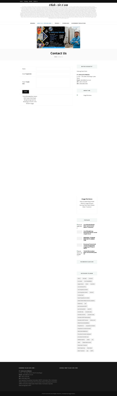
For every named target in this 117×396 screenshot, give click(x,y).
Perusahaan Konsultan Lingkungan (84, 334)
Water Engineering (81, 348)
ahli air (79, 278)
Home (21, 1)
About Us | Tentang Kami (44, 23)
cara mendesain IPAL (82, 286)
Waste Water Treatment (82, 345)
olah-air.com (92, 320)
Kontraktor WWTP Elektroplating (84, 317)
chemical (91, 292)
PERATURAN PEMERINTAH (82, 331)
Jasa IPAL (89, 309)
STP (92, 339)
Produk (57, 23)
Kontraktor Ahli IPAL (81, 314)
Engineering (80, 303)
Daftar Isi (35, 1)
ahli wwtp (84, 278)
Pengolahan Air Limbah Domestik (84, 328)
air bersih (90, 278)
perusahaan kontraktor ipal (83, 336)
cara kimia (92, 284)
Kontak (30, 1)
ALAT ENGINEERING (88, 281)
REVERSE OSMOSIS (81, 339)
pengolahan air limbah (90, 325)
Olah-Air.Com (58, 5)
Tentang (26, 1)
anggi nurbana (80, 284)
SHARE (88, 339)
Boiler (87, 284)
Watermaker (89, 348)
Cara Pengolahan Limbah (82, 292)
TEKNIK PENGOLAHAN (87, 342)
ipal (85, 303)
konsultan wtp (80, 311)
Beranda (32, 23)
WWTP (92, 350)
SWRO (79, 342)
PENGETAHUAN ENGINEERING (83, 323)
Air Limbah (80, 281)
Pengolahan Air (81, 325)
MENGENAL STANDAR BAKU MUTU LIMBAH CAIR (89, 239)
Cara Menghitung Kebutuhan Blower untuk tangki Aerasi (90, 232)
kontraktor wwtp (91, 314)
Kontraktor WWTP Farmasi (83, 320)
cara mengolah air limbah (83, 289)
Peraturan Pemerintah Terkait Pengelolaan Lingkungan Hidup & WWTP (90, 246)
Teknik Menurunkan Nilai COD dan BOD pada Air (90, 252)
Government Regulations (78, 23)
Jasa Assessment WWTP (82, 306)
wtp (87, 350)
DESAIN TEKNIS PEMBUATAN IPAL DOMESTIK (86, 300)
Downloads (65, 23)
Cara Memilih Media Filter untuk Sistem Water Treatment (89, 226)
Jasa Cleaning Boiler (81, 309)
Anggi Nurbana (71, 393)
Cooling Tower (80, 295)
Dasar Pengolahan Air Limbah (83, 298)
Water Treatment (81, 350)
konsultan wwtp (89, 311)
